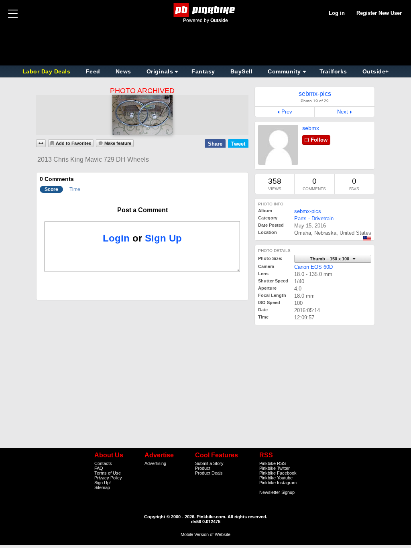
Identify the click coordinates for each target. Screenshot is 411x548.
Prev (286, 112)
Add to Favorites (73, 143)
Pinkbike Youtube (276, 477)
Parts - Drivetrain (314, 218)
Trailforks (333, 71)
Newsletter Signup (277, 492)
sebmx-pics (307, 211)
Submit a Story (209, 463)
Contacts (103, 463)
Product (202, 468)
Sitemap (102, 487)
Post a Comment (142, 210)
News (123, 71)
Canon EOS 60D (313, 267)
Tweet (238, 144)
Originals (159, 71)
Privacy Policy (108, 477)
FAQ (98, 468)
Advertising (155, 463)
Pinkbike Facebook (278, 473)
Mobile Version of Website (205, 534)
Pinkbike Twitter (274, 468)
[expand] (41, 143)
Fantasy (203, 71)
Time (74, 189)
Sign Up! (102, 482)
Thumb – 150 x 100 (330, 258)
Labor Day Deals (47, 71)
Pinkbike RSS (272, 463)
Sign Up (163, 238)
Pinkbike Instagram (278, 482)
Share (215, 144)
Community (284, 71)
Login (116, 238)
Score (51, 189)
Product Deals (209, 473)
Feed (93, 71)
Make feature (117, 143)
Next (342, 112)
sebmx (310, 128)
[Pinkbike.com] (206, 10)
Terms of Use (107, 473)
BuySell (241, 71)
